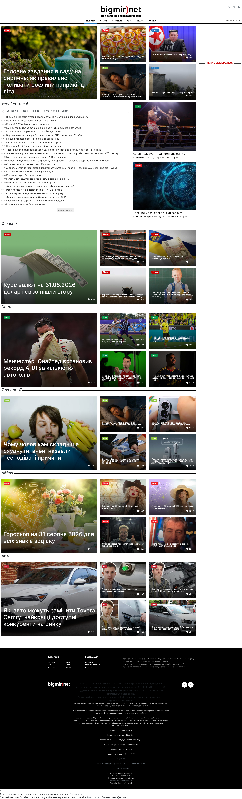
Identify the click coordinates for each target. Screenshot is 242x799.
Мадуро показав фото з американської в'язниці (32, 138)
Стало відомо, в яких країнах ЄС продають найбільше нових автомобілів (172, 628)
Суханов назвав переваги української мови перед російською (123, 545)
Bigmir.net (204, 69)
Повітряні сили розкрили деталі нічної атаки (31, 120)
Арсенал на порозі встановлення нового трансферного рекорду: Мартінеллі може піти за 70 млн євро (63, 153)
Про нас (88, 667)
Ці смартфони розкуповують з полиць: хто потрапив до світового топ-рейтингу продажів (122, 461)
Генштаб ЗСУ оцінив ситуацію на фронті (28, 124)
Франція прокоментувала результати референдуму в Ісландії (40, 186)
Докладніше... (77, 794)
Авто (129, 20)
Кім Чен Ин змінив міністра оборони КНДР (171, 54)
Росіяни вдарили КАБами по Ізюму (25, 204)
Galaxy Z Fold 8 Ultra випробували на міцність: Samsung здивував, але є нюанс (171, 424)
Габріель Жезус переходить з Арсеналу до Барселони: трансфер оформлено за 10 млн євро (57, 160)
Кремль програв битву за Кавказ (24, 175)
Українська (231, 20)
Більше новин (65, 210)
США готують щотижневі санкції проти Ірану (31, 164)
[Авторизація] (239, 7)
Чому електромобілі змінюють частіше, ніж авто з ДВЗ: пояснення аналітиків (172, 590)
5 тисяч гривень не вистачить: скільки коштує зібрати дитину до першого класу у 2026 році (172, 294)
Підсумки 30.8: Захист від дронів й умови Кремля (34, 146)
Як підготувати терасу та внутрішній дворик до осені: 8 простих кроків (45, 84)
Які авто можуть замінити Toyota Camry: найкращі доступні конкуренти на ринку (49, 617)
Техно (140, 20)
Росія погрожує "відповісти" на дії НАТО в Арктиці (34, 189)
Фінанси (117, 20)
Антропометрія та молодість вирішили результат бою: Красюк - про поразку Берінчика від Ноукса (61, 167)
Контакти (89, 662)
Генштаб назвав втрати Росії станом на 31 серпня (33, 142)
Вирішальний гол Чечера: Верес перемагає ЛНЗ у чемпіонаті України (44, 135)
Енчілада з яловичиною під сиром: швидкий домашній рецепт (123, 57)
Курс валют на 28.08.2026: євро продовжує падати (167, 258)
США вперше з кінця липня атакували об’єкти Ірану (34, 193)
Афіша (152, 20)
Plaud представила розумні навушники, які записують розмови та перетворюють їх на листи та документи (172, 461)
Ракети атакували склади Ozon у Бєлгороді (172, 92)
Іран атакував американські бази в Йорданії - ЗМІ (34, 131)
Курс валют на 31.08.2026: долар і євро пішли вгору (40, 288)
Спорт (103, 20)
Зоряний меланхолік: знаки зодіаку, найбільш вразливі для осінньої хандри (160, 214)
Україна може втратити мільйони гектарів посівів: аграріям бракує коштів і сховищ (122, 295)
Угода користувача (121, 768)
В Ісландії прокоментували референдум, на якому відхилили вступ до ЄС (47, 117)
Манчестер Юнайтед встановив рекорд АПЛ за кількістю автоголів (43, 127)
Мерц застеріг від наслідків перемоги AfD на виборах (36, 157)
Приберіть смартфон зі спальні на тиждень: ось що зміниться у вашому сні (122, 95)
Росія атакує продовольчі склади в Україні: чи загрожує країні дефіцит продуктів (123, 258)
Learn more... (94, 797)
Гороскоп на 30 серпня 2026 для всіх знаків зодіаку (120, 507)
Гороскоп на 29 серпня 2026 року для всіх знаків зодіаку (172, 507)
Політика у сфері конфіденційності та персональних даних (121, 763)
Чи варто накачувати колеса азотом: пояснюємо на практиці (120, 590)
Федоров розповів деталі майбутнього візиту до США (36, 197)
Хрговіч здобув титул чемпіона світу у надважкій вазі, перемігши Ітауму (159, 155)
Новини (90, 20)
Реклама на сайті (92, 664)
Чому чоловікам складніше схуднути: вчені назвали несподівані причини (41, 451)
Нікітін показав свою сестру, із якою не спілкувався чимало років (170, 545)
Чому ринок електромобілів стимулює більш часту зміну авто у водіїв (120, 628)
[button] (39, 96)
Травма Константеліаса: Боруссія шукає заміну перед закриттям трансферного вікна (53, 149)
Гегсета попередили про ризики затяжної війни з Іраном (37, 178)
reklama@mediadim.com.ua (121, 781)
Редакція (121, 759)
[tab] (13, 111)
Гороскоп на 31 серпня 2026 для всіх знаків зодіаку (35, 200)
